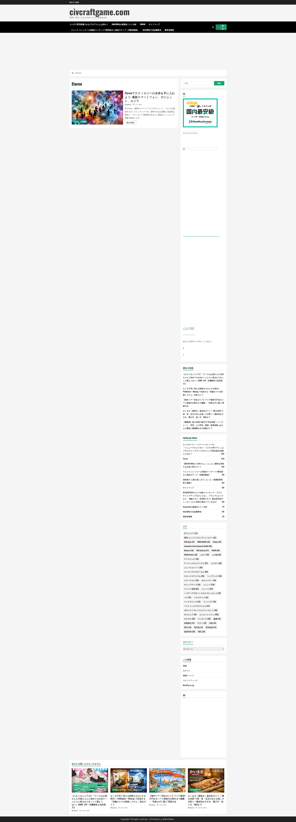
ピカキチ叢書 (188, 328)
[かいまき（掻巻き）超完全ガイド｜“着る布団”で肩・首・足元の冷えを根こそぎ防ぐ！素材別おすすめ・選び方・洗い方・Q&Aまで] (206, 780)
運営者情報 (169, 30)
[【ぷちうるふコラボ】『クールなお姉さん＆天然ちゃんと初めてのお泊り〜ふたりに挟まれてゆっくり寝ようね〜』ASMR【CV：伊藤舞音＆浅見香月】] (90, 780)
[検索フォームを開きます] (213, 27)
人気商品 (83, 122)
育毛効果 (211, 627)
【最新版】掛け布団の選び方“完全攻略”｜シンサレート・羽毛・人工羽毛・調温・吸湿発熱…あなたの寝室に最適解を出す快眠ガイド (203, 425)
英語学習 (189, 631)
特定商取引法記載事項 (152, 30)
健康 (217, 618)
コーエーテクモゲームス (196, 571)
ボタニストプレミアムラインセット (200, 610)
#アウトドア (190, 533)
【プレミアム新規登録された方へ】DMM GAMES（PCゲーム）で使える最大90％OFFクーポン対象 (105, 787)
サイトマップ (154, 24)
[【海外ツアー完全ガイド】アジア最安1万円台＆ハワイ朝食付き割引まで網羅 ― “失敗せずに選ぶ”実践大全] (167, 780)
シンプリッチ (214, 576)
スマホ (115, 790)
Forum (142, 24)
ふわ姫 (216, 554)
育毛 (187, 627)
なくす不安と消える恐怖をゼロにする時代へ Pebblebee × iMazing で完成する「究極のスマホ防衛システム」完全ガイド (203, 391)
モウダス (189, 618)
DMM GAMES (203, 541)
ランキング (204, 618)
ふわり (204, 554)
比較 (212, 623)
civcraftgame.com (99, 11)
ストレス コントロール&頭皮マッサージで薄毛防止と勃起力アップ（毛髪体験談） (105, 30)
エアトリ (154, 790)
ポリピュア (190, 614)
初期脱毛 (189, 623)
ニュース (207, 588)
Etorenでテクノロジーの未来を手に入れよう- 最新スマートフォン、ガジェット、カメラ (97, 107)
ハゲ (187, 597)
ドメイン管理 (191, 588)
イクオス (216, 563)
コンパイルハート (193, 567)
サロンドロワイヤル (194, 576)
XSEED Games (190, 554)
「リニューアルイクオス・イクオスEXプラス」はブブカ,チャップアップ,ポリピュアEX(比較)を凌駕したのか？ (203, 450)
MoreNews (169, 819)
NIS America (202, 550)
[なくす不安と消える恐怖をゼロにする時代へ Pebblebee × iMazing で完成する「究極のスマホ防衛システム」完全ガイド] (128, 780)
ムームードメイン (190, 132)
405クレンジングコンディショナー (200, 537)
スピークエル (191, 580)
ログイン (186, 670)
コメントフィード (190, 680)
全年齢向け (83, 790)
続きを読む (132, 123)
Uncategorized (195, 790)
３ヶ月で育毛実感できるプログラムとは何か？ (88, 24)
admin (128, 105)
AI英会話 (189, 541)
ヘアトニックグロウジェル (197, 606)
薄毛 (201, 631)
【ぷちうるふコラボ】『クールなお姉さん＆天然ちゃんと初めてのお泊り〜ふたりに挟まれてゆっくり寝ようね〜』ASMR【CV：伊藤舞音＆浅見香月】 (89, 801)
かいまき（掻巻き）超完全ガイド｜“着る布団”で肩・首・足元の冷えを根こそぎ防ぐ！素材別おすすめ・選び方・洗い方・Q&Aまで (203, 413)
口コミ (201, 623)
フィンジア (209, 601)
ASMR (76, 790)
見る (223, 27)
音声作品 (91, 790)
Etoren (76, 122)
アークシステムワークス (196, 563)
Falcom (217, 541)
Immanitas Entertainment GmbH (198, 546)
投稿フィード (188, 675)
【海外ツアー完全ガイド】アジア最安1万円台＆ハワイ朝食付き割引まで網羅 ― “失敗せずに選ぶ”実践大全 (203, 402)
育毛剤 (198, 627)
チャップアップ (192, 584)
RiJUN (216, 550)
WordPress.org (188, 685)
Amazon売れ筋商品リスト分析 (124, 24)
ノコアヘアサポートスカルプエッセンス (202, 593)
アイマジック (191, 559)
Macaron (189, 550)
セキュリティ (209, 580)
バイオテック (201, 597)
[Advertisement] (148, 50)
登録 (185, 665)
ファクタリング (192, 601)
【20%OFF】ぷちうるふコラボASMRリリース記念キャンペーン (94, 784)
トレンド (209, 584)
